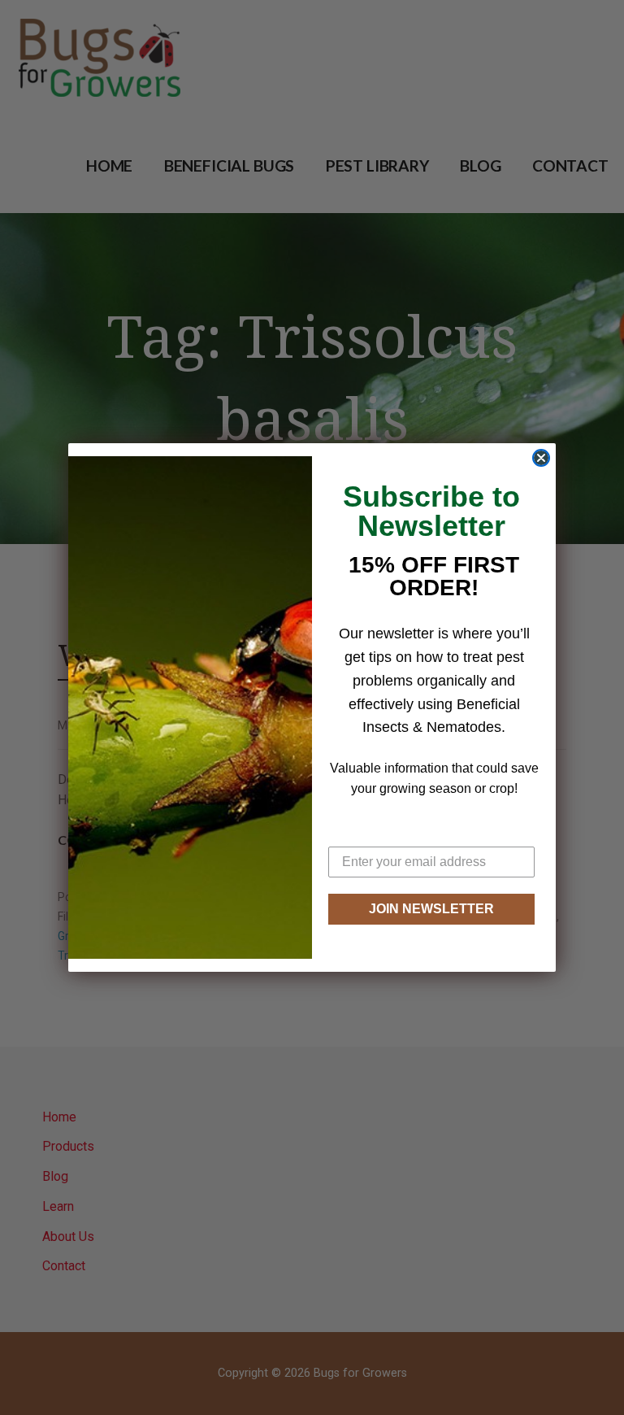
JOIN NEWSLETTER (431, 909)
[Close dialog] (541, 458)
